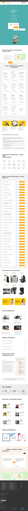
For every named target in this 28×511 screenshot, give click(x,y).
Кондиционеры (3, 484)
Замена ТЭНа (5, 197)
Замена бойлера (6, 257)
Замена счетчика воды (7, 241)
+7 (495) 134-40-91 (22, 2)
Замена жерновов (6, 189)
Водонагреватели (11, 488)
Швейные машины (11, 487)
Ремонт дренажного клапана (8, 222)
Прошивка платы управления (8, 249)
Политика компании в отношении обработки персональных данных (14, 508)
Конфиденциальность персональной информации (4, 508)
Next (14, 462)
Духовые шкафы (4, 487)
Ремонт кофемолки (6, 211)
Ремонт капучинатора (6, 262)
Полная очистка (5, 265)
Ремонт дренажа (6, 230)
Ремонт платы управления (7, 200)
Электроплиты (11, 484)
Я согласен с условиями (19, 29)
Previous (13, 462)
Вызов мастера (22, 184)
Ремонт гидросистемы (6, 184)
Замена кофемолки (6, 192)
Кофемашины (3, 488)
